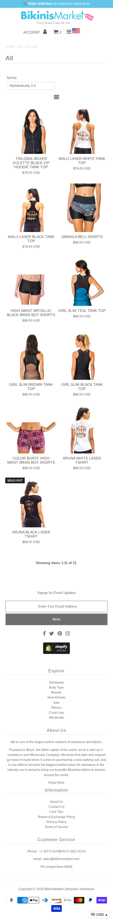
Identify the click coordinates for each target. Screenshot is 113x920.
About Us (56, 802)
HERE (68, 867)
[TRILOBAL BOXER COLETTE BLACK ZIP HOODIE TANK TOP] (31, 129)
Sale (56, 703)
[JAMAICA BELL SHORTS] (82, 207)
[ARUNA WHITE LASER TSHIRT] (82, 429)
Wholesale (56, 717)
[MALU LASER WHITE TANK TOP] (82, 129)
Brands (56, 692)
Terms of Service (56, 827)
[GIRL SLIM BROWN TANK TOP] (31, 355)
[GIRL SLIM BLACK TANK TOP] (82, 355)
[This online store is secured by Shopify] (56, 653)
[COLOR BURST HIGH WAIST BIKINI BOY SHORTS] (31, 429)
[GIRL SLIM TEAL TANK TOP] (82, 281)
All (21, 46)
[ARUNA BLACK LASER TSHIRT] (31, 503)
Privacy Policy (56, 822)
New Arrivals (56, 697)
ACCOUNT (32, 32)
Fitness (56, 708)
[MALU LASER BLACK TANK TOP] (31, 207)
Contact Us (56, 807)
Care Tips (56, 812)
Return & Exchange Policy (56, 817)
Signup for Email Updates (56, 593)
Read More (56, 782)
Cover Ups (56, 713)
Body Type (56, 687)
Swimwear (56, 682)
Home (10, 46)
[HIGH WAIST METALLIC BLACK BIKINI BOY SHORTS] (31, 281)
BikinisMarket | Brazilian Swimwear (69, 889)
